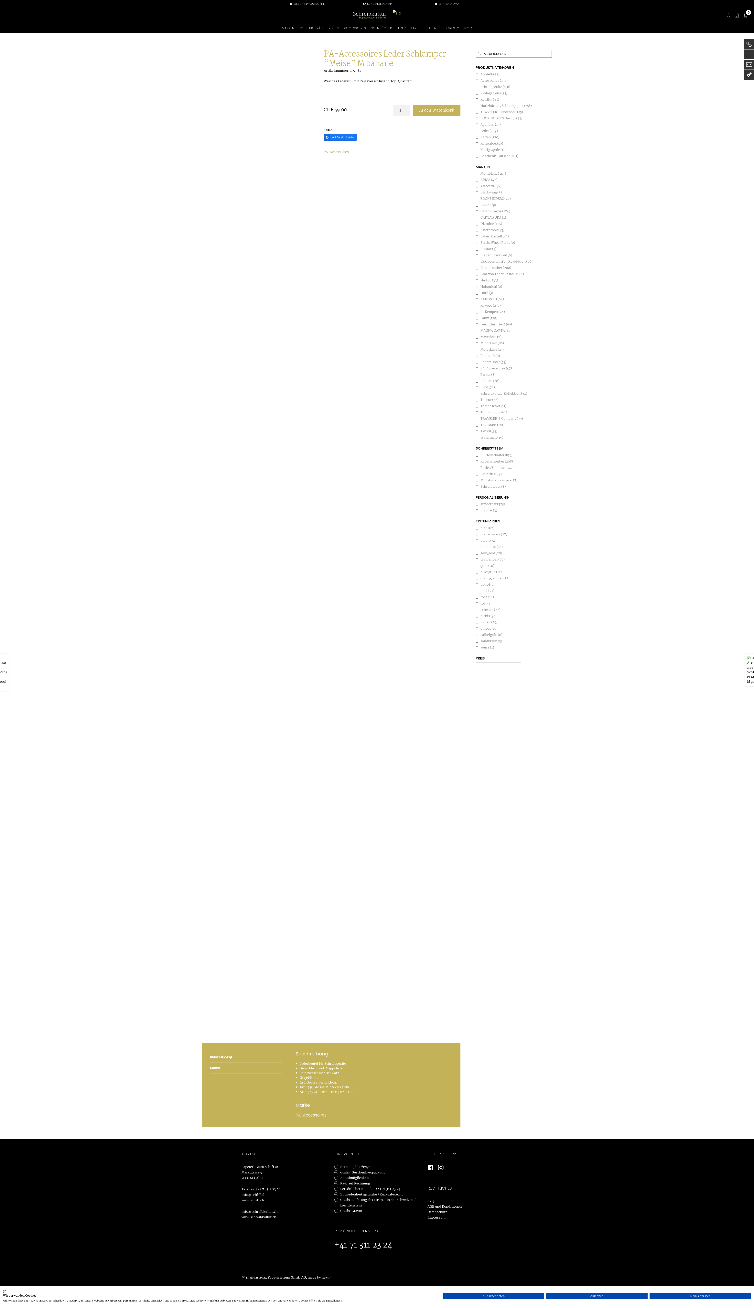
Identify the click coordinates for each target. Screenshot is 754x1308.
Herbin (489, 280)
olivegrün (491, 572)
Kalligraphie (494, 150)
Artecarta (490, 186)
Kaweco (490, 305)
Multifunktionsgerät (498, 480)
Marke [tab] (215, 1068)
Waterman (491, 437)
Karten (489, 137)
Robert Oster (493, 362)
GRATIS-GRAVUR (449, 4)
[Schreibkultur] (369, 15)
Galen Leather (495, 268)
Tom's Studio (494, 412)
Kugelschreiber (496, 461)
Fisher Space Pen (496, 255)
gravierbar (492, 504)
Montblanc (493, 173)
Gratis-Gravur (351, 1211)
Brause (488, 205)
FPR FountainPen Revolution (506, 261)
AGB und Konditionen (444, 1206)
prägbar (488, 510)
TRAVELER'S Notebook (501, 112)
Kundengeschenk (379, 4)
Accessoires (494, 80)
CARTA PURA (493, 217)
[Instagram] (441, 1167)
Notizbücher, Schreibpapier (506, 106)
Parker (487, 374)
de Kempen (492, 312)
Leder (489, 131)
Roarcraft (490, 356)
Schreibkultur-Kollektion (503, 393)
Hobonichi (491, 286)
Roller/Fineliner (497, 468)
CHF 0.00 (749, 13)
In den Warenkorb (436, 110)
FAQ (430, 1201)
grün (487, 566)
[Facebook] (430, 1167)
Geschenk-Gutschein (309, 4)
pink (487, 591)
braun (488, 540)
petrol (488, 584)
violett (488, 622)
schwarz (490, 610)
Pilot (487, 387)
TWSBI (488, 431)
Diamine (491, 224)
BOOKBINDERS (495, 199)
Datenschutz (437, 1212)
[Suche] (727, 15)
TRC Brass (491, 425)
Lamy (488, 318)
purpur (489, 628)
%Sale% (489, 74)
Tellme (489, 400)
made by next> (319, 1277)
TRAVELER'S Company (501, 418)
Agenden (490, 124)
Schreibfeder (493, 486)
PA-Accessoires (336, 152)
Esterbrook (492, 230)
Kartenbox (491, 143)
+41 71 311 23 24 (268, 1189)
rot (485, 603)
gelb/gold (491, 553)
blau (487, 528)
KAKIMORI (492, 299)
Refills (489, 99)
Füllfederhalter (496, 455)
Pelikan (489, 381)
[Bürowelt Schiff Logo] (397, 15)
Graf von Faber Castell (502, 274)
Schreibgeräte (495, 87)
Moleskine (492, 349)
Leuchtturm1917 (496, 324)
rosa (487, 597)
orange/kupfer (495, 578)
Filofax (488, 249)
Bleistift (491, 474)
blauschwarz (493, 534)
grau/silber (492, 559)
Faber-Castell (494, 236)
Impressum (436, 1217)
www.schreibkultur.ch (259, 1217)
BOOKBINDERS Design (501, 118)
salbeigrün (491, 635)
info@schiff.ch (253, 1195)
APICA (488, 180)
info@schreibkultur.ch (260, 1212)
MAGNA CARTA (496, 330)
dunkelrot (491, 547)
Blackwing (491, 192)
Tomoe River (493, 406)
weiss (487, 647)
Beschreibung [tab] (221, 1056)
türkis (488, 616)
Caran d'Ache (495, 211)
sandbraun (491, 641)
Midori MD (492, 343)
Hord (486, 293)
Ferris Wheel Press (497, 242)
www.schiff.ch (253, 1200)
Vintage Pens (493, 93)
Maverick (490, 337)
